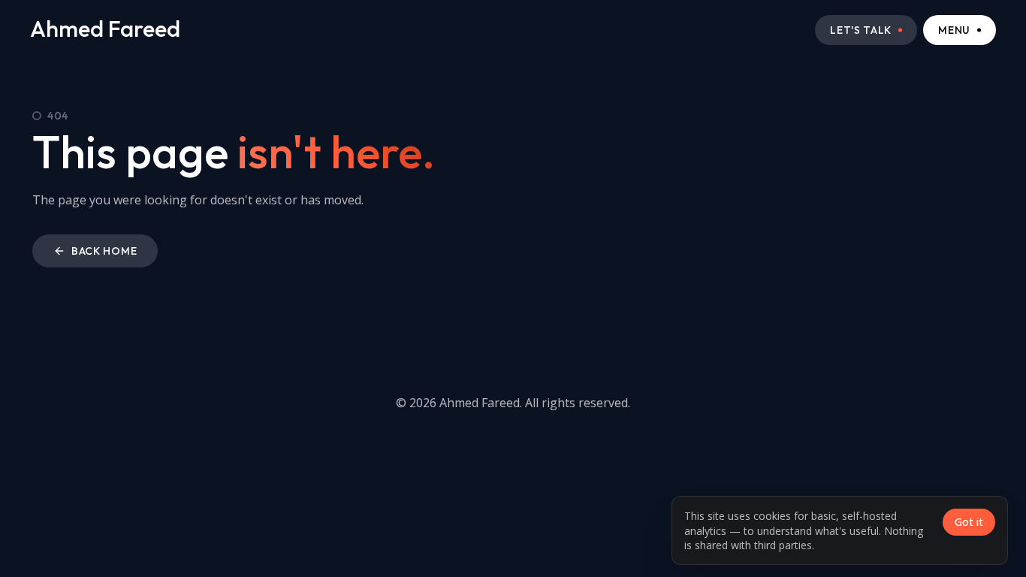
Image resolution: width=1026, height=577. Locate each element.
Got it (969, 522)
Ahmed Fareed (105, 29)
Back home (104, 251)
